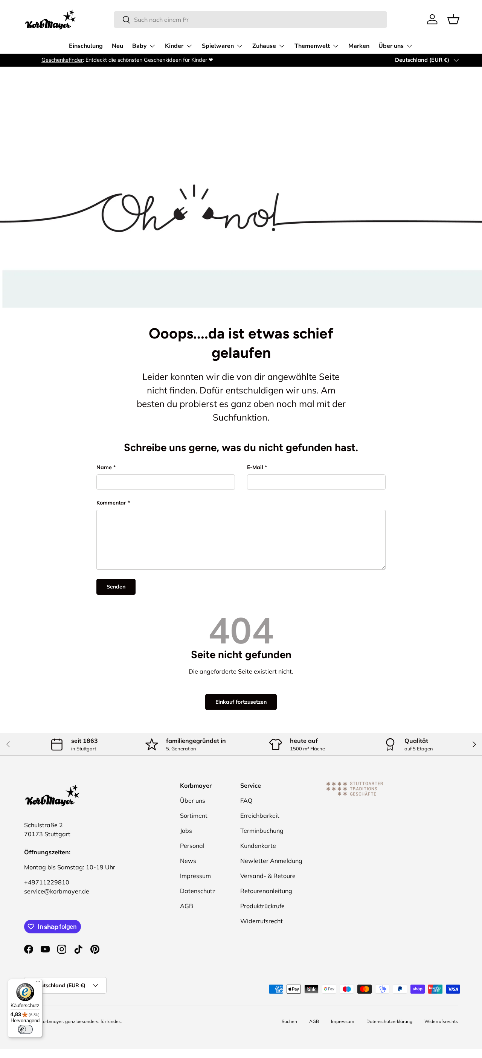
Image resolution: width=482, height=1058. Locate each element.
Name (104, 467)
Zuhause (264, 46)
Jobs (186, 830)
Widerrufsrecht (261, 921)
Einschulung (86, 46)
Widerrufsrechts (441, 1021)
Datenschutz (197, 891)
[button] (453, 19)
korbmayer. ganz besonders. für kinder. (81, 1021)
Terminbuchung (262, 830)
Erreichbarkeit (259, 815)
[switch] (25, 1029)
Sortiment (193, 815)
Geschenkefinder (45, 59)
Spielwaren (218, 46)
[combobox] (250, 19)
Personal (192, 845)
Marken (358, 46)
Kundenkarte (258, 845)
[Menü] (38, 983)
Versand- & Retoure (268, 876)
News (188, 860)
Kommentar (111, 502)
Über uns (391, 46)
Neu (117, 46)
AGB (186, 906)
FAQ (246, 800)
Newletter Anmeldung (271, 860)
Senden (116, 586)
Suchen (289, 1021)
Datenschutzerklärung (389, 1021)
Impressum (195, 876)
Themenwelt (312, 46)
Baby (139, 46)
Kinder (174, 46)
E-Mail (255, 467)
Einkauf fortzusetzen (241, 701)
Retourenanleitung (266, 891)
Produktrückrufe (262, 906)
